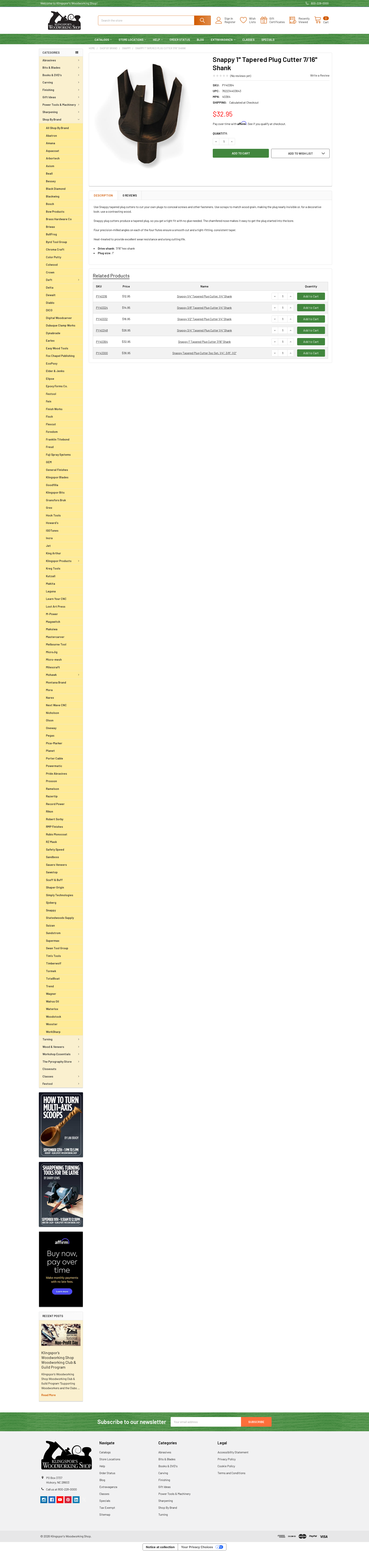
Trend (50, 986)
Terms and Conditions (231, 1473)
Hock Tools (53, 515)
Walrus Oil (52, 1001)
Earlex (50, 340)
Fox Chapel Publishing (60, 355)
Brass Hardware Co (59, 219)
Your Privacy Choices (197, 1547)
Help (156, 39)
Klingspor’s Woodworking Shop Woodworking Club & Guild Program (58, 1359)
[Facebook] (51, 1499)
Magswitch (53, 621)
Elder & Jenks (55, 371)
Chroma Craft (55, 249)
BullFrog (51, 234)
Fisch (49, 416)
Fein (48, 401)
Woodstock (53, 1016)
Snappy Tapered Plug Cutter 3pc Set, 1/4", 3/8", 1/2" (204, 353)
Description (103, 195)
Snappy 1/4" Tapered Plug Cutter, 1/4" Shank (204, 296)
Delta (49, 287)
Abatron (51, 135)
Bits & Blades (51, 67)
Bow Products (55, 211)
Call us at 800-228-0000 (61, 1489)
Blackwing (52, 196)
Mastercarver (55, 637)
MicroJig (51, 652)
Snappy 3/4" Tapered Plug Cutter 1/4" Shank (204, 330)
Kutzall (50, 576)
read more (48, 1395)
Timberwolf (53, 963)
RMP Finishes (54, 826)
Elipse (50, 378)
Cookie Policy (226, 1466)
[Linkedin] (76, 1499)
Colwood (52, 264)
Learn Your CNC (56, 598)
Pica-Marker (54, 743)
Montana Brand (56, 682)
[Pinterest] (68, 1499)
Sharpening (50, 112)
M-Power (52, 614)
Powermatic (54, 766)
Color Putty (53, 257)
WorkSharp (53, 1031)
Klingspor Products (58, 561)
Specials (267, 39)
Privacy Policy (227, 1459)
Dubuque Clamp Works (60, 325)
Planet (50, 750)
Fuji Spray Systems (58, 454)
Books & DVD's (52, 75)
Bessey (51, 181)
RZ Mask (51, 841)
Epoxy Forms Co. (57, 386)
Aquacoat (52, 150)
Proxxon (51, 781)
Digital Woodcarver (59, 318)
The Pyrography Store (57, 1061)
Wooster (51, 1024)
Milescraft (53, 667)
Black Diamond (56, 188)
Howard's (52, 523)
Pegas (50, 735)
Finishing (48, 90)
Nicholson (52, 712)
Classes (248, 39)
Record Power (55, 804)
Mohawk (51, 674)
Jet (48, 545)
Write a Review (320, 75)
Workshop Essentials (56, 1054)
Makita (50, 583)
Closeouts (49, 1069)
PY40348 (102, 330)
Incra (49, 538)
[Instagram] (43, 1499)
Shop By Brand (51, 119)
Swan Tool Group (57, 948)
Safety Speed (55, 849)
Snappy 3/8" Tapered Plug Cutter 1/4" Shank (204, 307)
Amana (50, 143)
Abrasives (49, 60)
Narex (50, 697)
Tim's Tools (53, 956)
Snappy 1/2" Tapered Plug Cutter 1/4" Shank (204, 319)
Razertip (52, 796)
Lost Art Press (55, 606)
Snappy (51, 910)
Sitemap (104, 1514)
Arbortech (53, 158)
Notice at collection (160, 1547)
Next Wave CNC (56, 705)
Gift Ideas (49, 97)
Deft (49, 279)
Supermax (52, 940)
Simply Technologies (59, 895)
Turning (47, 1039)
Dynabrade (53, 333)
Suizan (50, 925)
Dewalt (51, 295)
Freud (50, 447)
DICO (49, 310)
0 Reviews (130, 195)
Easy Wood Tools (57, 348)
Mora (49, 690)
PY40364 (102, 341)
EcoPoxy (51, 363)
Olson (49, 720)
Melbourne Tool (56, 644)
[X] (84, 1499)
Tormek (51, 971)
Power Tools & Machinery (59, 104)
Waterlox (52, 1009)
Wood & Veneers (53, 1046)
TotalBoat (53, 978)
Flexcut (51, 424)
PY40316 (101, 296)
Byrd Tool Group (56, 242)
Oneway (51, 728)
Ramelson (52, 788)
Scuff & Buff (54, 880)
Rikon (49, 811)
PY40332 (102, 319)
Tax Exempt (107, 1507)
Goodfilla (52, 485)
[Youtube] (60, 1499)
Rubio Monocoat (56, 834)
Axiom (50, 166)
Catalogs (102, 39)
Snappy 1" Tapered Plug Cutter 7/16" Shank (204, 341)
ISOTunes (52, 530)
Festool (51, 393)
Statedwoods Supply (60, 917)
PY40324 (102, 307)
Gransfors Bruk (56, 500)
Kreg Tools (53, 568)
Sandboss (52, 857)
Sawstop (52, 872)
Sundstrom (53, 933)
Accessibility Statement (233, 1452)
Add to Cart (311, 296)
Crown (50, 272)
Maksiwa (51, 629)
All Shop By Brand (57, 128)
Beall (49, 173)
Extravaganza (222, 39)
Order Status (180, 39)
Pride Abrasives (56, 773)
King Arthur (53, 553)
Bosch (50, 204)
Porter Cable (54, 758)
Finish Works (54, 409)
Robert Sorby (54, 819)
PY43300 (102, 353)
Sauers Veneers (56, 864)
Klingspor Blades (57, 477)
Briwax (50, 226)
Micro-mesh (54, 659)
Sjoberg (51, 902)
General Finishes (57, 469)
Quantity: (220, 133)
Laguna (51, 591)
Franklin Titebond (57, 439)
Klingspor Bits (55, 492)
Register (229, 22)
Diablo (50, 302)
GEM (49, 462)
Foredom (52, 431)
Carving (47, 82)
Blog (200, 39)
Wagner (51, 993)
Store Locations (131, 39)
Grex (49, 507)
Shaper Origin (55, 887)
